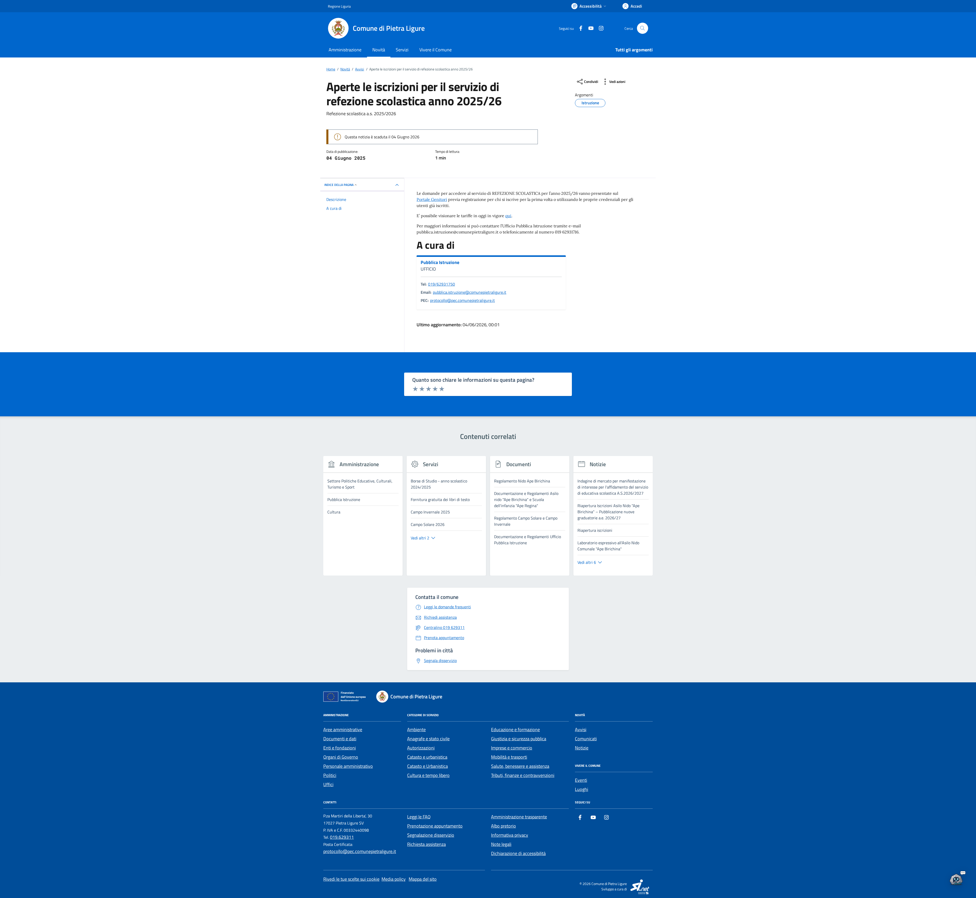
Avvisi (580, 729)
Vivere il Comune (435, 49)
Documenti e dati (339, 738)
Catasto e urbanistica (427, 757)
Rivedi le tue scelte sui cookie (351, 879)
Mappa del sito (423, 879)
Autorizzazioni (421, 747)
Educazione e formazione (515, 729)
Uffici (328, 784)
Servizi (402, 49)
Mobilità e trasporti (509, 757)
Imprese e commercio (511, 747)
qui (508, 215)
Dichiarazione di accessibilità (518, 853)
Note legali (501, 844)
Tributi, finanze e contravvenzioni (522, 775)
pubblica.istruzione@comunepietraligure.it (469, 292)
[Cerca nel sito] (642, 28)
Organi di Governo (340, 757)
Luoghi (581, 789)
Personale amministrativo (348, 766)
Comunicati (586, 738)
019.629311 (342, 837)
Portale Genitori (432, 199)
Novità (378, 49)
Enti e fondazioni (339, 747)
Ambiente (416, 729)
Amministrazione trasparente (519, 816)
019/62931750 (441, 284)
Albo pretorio (503, 825)
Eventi (581, 780)
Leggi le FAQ (419, 816)
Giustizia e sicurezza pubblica (518, 738)
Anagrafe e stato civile (428, 738)
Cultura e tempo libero (428, 775)
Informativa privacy (509, 835)
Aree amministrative (342, 729)
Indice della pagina (339, 184)
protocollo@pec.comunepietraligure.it (462, 300)
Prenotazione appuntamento (435, 825)
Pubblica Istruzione (440, 262)
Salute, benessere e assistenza (520, 766)
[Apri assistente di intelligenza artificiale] (956, 878)
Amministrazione (345, 49)
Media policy (394, 879)
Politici (329, 775)
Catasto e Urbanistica (427, 766)
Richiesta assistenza (426, 844)
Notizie (581, 747)
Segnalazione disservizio (430, 835)
